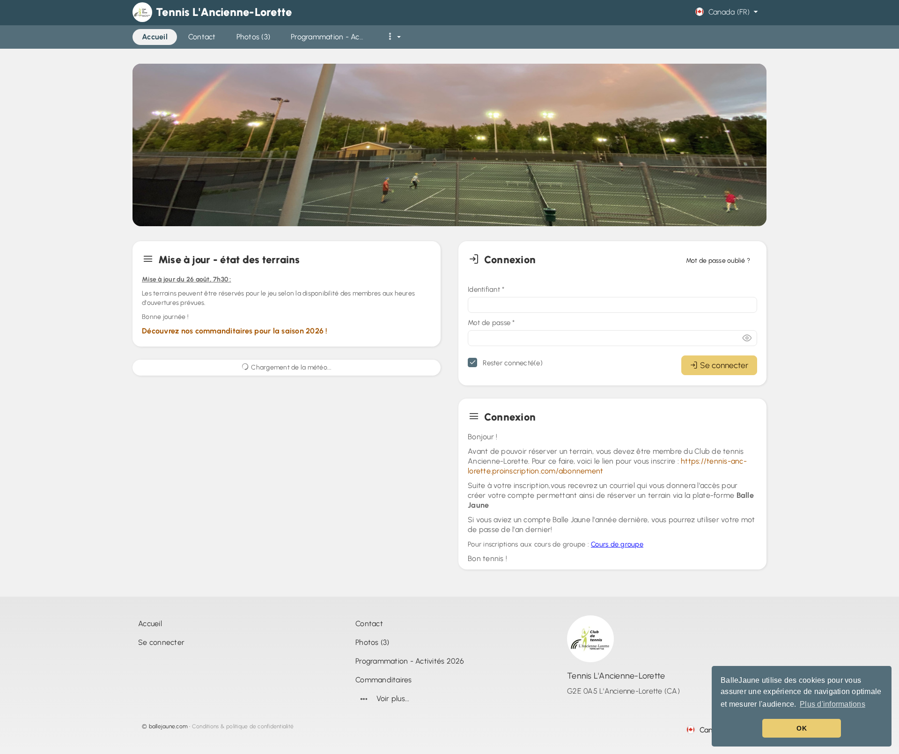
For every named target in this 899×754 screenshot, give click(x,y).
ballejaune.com (168, 726)
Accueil (150, 623)
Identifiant (486, 289)
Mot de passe (491, 322)
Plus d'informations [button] (832, 704)
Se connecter (724, 365)
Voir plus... (393, 698)
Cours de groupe (617, 544)
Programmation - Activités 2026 (409, 661)
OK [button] (801, 728)
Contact (369, 623)
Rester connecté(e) (512, 363)
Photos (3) (372, 642)
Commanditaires (383, 679)
